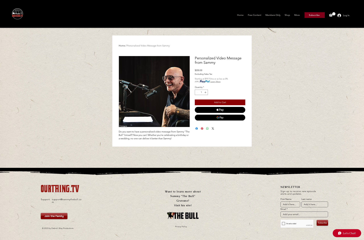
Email (283, 209)
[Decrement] (197, 92)
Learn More (215, 81)
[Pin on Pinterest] (202, 128)
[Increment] (205, 92)
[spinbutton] (201, 92)
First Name (286, 199)
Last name (306, 199)
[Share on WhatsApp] (207, 128)
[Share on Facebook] (196, 128)
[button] (254, 15)
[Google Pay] (220, 118)
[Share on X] (213, 128)
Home (122, 45)
